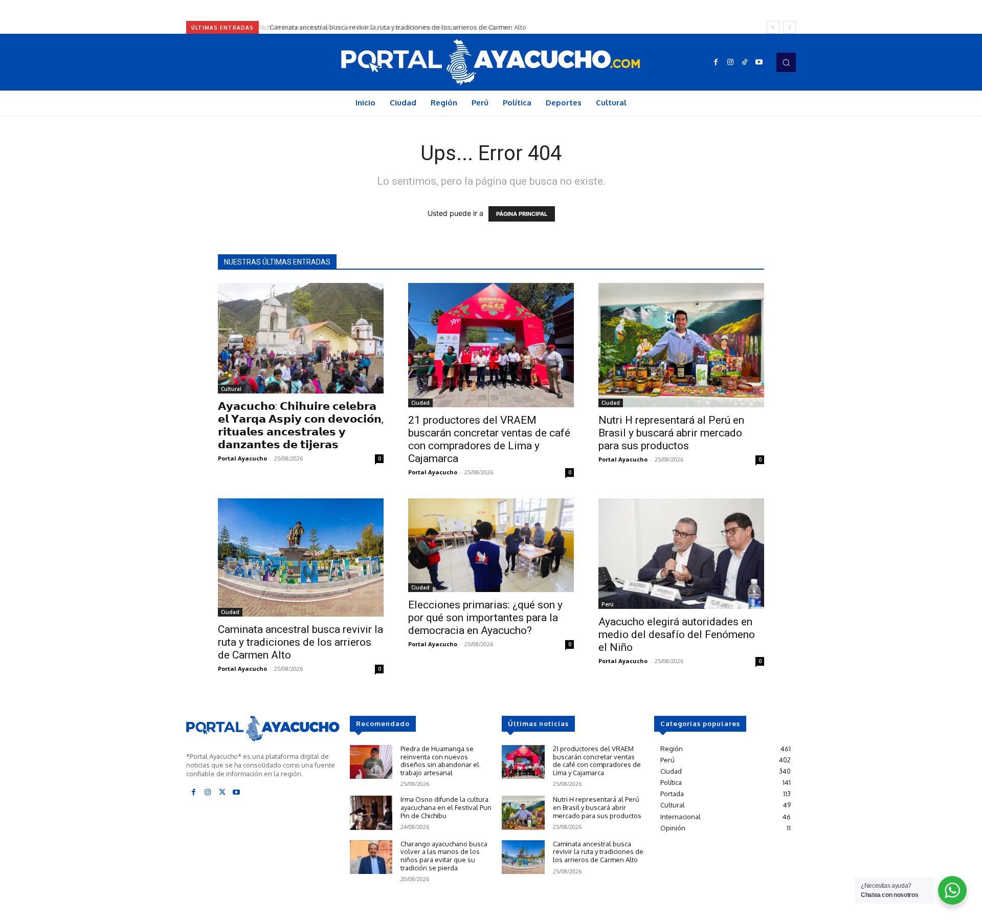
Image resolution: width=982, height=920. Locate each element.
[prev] (773, 27)
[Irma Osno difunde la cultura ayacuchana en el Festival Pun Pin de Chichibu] (371, 813)
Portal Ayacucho (242, 458)
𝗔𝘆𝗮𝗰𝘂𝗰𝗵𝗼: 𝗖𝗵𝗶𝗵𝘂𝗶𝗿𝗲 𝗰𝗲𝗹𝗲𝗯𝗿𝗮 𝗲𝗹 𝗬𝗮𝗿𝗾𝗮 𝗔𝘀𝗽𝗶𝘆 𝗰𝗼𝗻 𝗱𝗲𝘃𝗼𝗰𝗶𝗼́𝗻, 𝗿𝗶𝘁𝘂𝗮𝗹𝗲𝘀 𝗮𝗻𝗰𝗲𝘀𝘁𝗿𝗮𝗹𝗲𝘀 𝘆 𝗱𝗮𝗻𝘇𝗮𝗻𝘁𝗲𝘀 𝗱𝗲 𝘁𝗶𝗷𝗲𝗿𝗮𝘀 (301, 425)
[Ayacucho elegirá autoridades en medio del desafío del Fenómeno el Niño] (681, 553)
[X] (222, 792)
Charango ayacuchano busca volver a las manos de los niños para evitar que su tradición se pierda (443, 856)
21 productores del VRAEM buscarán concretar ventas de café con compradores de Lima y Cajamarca (489, 439)
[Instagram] (730, 62)
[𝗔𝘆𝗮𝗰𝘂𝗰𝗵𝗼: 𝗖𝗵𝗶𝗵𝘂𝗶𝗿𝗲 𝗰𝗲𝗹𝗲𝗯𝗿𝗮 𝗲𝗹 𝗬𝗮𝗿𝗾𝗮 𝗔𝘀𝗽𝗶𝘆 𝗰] (301, 338)
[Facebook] (716, 62)
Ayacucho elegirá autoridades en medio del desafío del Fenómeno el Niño (676, 634)
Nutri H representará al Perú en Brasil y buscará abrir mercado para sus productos (671, 433)
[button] (786, 62)
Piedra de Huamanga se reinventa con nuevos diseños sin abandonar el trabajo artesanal (439, 760)
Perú (607, 604)
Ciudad (420, 402)
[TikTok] (745, 62)
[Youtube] (759, 62)
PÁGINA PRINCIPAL (521, 213)
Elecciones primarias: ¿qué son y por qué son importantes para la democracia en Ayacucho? (485, 618)
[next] (789, 27)
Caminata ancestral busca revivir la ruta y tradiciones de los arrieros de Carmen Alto (394, 27)
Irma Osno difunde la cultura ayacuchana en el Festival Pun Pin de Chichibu (446, 807)
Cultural (231, 388)
